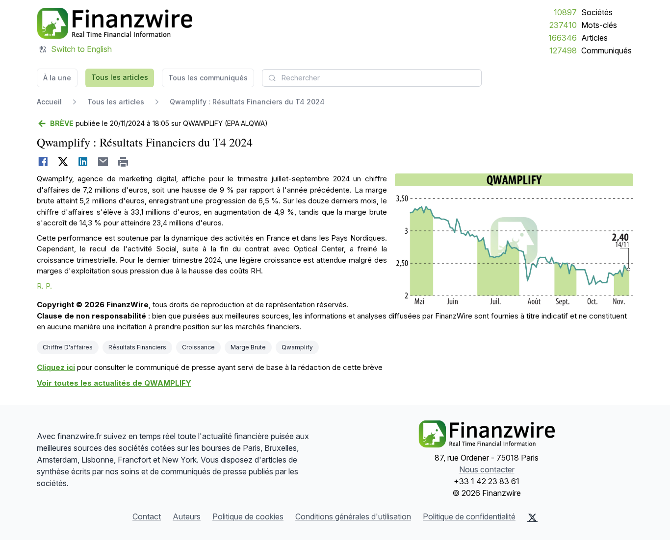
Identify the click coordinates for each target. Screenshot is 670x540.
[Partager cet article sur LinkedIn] (83, 162)
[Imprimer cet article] (123, 162)
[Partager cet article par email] (103, 162)
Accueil (49, 102)
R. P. (44, 286)
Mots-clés (599, 25)
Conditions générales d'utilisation (353, 516)
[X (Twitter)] (532, 517)
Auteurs (187, 516)
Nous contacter (487, 469)
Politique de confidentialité (469, 516)
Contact (146, 516)
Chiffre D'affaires (68, 347)
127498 (563, 50)
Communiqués (606, 50)
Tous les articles (119, 77)
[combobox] (372, 78)
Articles (594, 38)
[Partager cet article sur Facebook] (43, 162)
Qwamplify (297, 347)
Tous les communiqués (208, 78)
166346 (562, 38)
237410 (563, 25)
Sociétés (597, 12)
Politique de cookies (247, 516)
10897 (565, 12)
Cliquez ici (56, 367)
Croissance (198, 347)
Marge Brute (248, 347)
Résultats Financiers (137, 347)
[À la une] (114, 23)
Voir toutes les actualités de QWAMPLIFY (114, 383)
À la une (57, 78)
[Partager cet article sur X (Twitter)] (63, 162)
